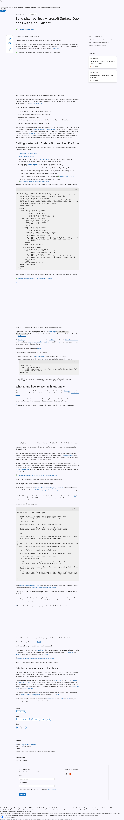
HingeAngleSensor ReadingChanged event (44, 587)
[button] (66, 176)
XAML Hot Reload (71, 680)
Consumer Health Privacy (6, 819)
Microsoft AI (3, 813)
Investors (70, 815)
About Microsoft (44, 815)
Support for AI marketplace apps (104, 813)
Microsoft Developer (81, 813)
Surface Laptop (10, 808)
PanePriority (21, 340)
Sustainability (94, 815)
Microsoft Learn (91, 813)
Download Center (101, 808)
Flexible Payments (36, 810)
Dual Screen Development (23, 719)
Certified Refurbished (13, 810)
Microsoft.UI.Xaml (40, 356)
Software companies (23, 815)
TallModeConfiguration (71, 340)
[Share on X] (21, 727)
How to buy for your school (100, 810)
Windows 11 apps (83, 808)
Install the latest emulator (26, 156)
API (75, 496)
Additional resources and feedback (97, 45)
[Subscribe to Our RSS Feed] (70, 774)
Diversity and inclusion (78, 815)
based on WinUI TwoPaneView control (44, 129)
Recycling (62, 819)
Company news (53, 815)
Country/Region (23, 782)
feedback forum (51, 699)
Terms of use (43, 819)
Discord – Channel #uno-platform (30, 694)
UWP (43, 719)
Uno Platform (55, 48)
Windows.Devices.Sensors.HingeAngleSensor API (49, 488)
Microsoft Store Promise (25, 810)
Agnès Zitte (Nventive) (27, 29)
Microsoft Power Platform (38, 813)
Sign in (2, 10)
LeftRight (47, 342)
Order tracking (4, 810)
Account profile (92, 808)
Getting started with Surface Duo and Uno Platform (101, 40)
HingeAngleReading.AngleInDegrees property (45, 490)
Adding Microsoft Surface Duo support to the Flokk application (102, 62)
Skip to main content (5, 1)
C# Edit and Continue (24, 682)
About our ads (68, 819)
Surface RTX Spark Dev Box (32, 808)
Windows (18, 654)
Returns (121, 808)
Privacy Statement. (52, 789)
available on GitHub (36, 103)
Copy (75, 189)
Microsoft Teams (49, 813)
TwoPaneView (22, 336)
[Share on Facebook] (17, 727)
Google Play (70, 652)
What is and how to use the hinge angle (98, 42)
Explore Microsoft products (72, 808)
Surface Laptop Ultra (19, 808)
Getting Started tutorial (44, 159)
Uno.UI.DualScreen (32, 164)
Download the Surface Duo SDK (28, 153)
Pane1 (59, 342)
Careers (38, 815)
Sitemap (15, 819)
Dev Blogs (8, 7)
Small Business (69, 813)
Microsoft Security (11, 813)
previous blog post (68, 455)
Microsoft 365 (27, 813)
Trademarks (50, 819)
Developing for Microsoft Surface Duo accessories (101, 76)
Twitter (57, 694)
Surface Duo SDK (20, 712)
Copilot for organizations (45, 808)
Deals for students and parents (15, 811)
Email (21, 775)
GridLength (52, 331)
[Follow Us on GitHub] (66, 774)
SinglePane (52, 340)
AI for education (27, 811)
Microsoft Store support (112, 808)
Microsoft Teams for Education (72, 810)
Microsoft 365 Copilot (59, 813)
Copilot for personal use (58, 808)
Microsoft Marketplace (12, 815)
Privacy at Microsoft (62, 815)
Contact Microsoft (22, 819)
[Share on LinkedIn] (25, 727)
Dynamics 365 (20, 813)
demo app (67, 391)
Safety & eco (56, 819)
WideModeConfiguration (35, 342)
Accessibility (88, 815)
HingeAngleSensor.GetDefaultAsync (29, 585)
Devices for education (58, 810)
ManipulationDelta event (23, 469)
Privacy (29, 819)
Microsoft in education (47, 810)
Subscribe (22, 794)
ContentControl (32, 133)
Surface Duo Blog (18, 7)
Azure (74, 813)
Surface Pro (3, 808)
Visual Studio (57, 680)
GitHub (39, 348)
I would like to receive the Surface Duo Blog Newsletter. (38, 789)
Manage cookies (35, 819)
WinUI (48, 719)
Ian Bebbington (40, 650)
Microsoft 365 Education (86, 810)
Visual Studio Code (27, 688)
